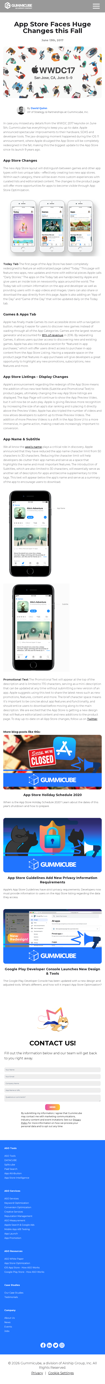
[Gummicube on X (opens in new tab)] (55, 1345)
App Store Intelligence (16, 1178)
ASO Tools (9, 1156)
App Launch (11, 1233)
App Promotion (12, 1238)
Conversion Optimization (17, 1207)
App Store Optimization (17, 1263)
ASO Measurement (14, 1220)
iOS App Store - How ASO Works (22, 1267)
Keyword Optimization (16, 1203)
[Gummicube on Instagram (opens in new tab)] (62, 1345)
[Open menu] (96, 6)
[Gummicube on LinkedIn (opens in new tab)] (49, 1345)
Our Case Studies (13, 1292)
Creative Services (13, 1211)
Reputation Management (18, 1216)
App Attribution (13, 1173)
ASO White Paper (14, 1259)
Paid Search (10, 1169)
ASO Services (11, 1198)
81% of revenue (52, 335)
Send (52, 1107)
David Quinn (39, 108)
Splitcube (9, 1164)
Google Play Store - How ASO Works (24, 1272)
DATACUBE (10, 1160)
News (7, 1322)
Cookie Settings (61, 1373)
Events (8, 1326)
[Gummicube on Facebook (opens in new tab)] (43, 1345)
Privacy (37, 1373)
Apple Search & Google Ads (19, 1225)
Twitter (92, 719)
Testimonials (11, 1297)
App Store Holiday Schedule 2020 (52, 795)
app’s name (33, 447)
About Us (9, 1318)
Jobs (6, 1331)
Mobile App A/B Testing (17, 1229)
